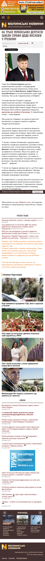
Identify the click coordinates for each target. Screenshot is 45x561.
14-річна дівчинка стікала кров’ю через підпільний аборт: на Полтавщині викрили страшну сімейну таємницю (20, 429)
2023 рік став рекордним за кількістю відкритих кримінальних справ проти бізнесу (19, 232)
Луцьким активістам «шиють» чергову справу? (19, 220)
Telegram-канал (25, 202)
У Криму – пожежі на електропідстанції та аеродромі (22, 501)
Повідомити (38, 192)
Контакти (12, 558)
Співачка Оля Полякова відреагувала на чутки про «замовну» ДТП (21, 481)
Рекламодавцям (21, 558)
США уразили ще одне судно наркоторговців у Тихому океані (19, 495)
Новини (22, 400)
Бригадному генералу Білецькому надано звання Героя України (20, 406)
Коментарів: (23, 43)
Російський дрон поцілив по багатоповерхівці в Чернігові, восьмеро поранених (19, 437)
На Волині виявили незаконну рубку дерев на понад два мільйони (21, 488)
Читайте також (22, 215)
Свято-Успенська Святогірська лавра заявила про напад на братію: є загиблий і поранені (20, 473)
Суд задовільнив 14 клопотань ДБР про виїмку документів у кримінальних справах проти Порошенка (19, 226)
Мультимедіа (23, 513)
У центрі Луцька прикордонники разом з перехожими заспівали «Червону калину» (22, 444)
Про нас (4, 558)
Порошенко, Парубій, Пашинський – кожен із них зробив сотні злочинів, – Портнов (20, 237)
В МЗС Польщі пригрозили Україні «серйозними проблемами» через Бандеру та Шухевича (20, 420)
